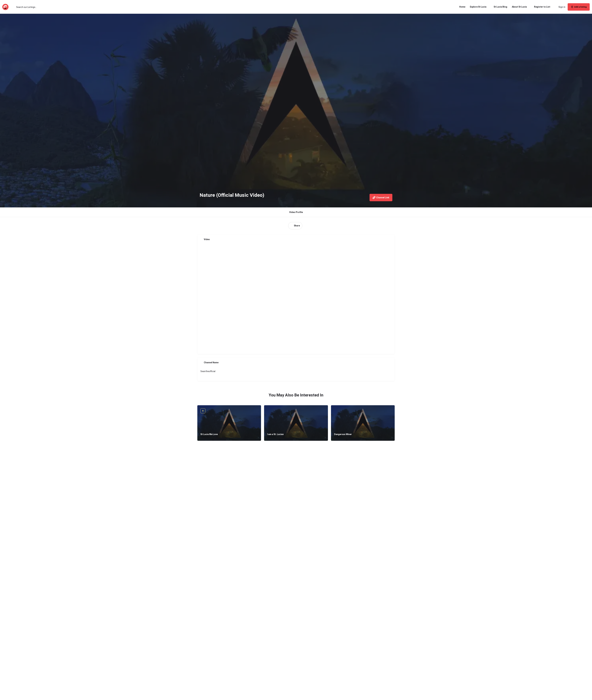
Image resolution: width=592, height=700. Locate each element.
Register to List (542, 7)
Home (462, 7)
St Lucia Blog (500, 7)
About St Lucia (519, 7)
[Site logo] (5, 6)
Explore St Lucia (478, 7)
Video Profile (296, 212)
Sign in (561, 7)
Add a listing (580, 7)
